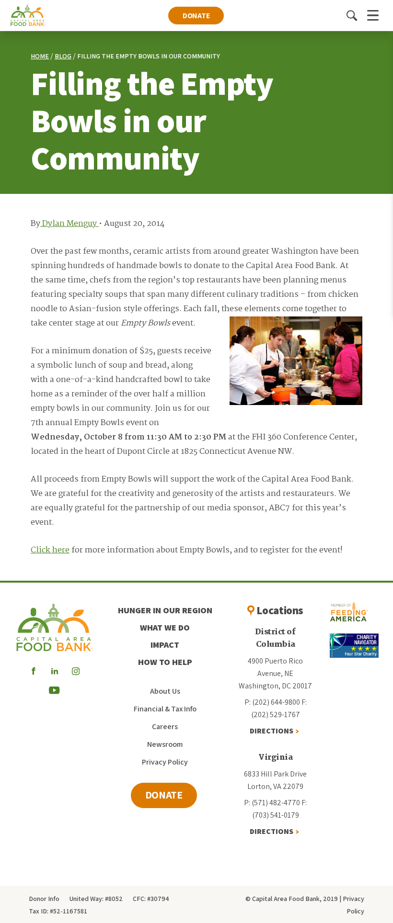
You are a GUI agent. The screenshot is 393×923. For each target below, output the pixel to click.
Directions (271, 731)
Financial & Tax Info (165, 709)
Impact (164, 644)
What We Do (165, 627)
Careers (165, 726)
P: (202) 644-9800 (272, 702)
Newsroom (165, 744)
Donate (196, 16)
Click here (50, 550)
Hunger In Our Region (165, 610)
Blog (63, 56)
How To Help (165, 661)
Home (40, 56)
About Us (165, 691)
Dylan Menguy (69, 223)
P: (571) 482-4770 (272, 803)
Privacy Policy (165, 762)
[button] (351, 15)
